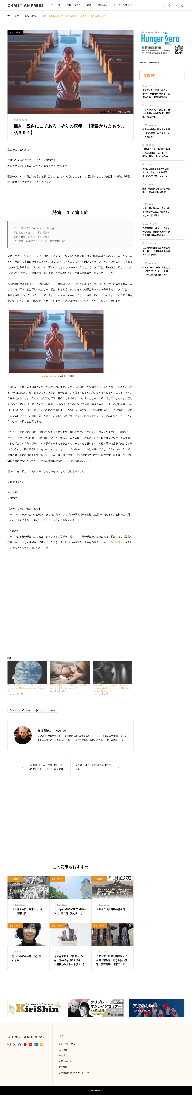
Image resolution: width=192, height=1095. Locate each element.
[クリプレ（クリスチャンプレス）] (26, 5)
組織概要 (63, 1049)
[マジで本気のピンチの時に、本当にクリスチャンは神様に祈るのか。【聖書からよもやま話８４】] (112, 672)
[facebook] (19, 1044)
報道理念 (63, 1055)
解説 (89, 5)
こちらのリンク (47, 520)
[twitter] (14, 1044)
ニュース (55, 5)
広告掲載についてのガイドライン (74, 1073)
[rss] (41, 1044)
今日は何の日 (15, 879)
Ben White (114, 112)
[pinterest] (25, 1044)
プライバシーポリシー (69, 1044)
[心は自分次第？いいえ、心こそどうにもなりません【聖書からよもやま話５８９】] (27, 672)
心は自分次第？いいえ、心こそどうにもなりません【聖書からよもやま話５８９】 (26, 688)
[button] (139, 5)
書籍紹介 (102, 5)
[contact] (36, 1044)
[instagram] (9, 1044)
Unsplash (104, 112)
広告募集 (63, 1067)
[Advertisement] (71, 819)
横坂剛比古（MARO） (53, 730)
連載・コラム (73, 5)
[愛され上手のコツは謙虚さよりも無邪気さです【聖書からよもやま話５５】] (70, 672)
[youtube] (30, 1044)
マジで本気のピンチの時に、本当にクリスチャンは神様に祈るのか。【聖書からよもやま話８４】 (111, 688)
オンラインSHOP (122, 5)
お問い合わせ (65, 1061)
